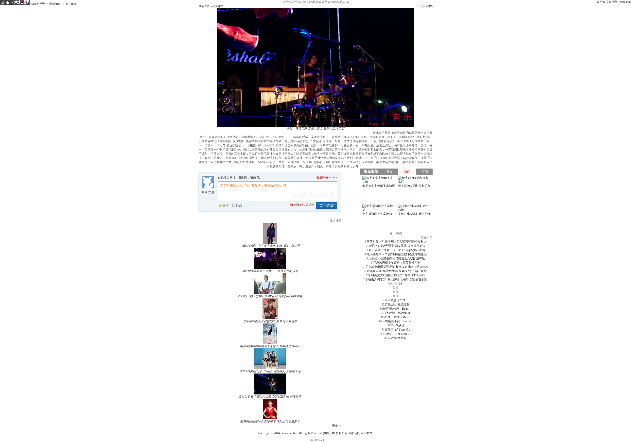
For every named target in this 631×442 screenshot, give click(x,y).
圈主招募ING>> (326, 177)
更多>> (336, 425)
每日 (396, 287)
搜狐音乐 (301, 128)
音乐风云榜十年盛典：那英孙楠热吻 (397, 262)
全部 (396, 296)
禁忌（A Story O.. (398, 329)
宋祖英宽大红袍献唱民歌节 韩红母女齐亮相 (396, 275)
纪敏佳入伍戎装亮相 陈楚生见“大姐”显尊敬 (396, 258)
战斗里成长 (399, 338)
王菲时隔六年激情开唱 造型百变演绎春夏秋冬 (397, 241)
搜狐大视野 (37, 4)
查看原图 (204, 6)
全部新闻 (354, 433)
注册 (211, 192)
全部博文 (367, 433)
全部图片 (217, 6)
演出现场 (71, 4)
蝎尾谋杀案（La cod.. (398, 321)
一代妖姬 (398, 325)
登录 (205, 192)
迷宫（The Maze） (398, 334)
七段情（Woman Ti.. (398, 313)
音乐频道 (55, 4)
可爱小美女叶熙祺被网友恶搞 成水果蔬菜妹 (396, 246)
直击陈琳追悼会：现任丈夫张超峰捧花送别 (397, 250)
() (431, 6)
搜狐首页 (625, 2)
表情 (225, 205)
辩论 (239, 205)
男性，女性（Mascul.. (399, 317)
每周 (396, 292)
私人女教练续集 (399, 304)
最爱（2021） (399, 300)
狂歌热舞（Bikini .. (399, 308)
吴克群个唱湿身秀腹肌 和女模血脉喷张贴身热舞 (396, 267)
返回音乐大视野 (606, 2)
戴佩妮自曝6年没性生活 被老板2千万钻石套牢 (397, 271)
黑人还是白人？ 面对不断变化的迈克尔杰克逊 (397, 254)
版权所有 (342, 433)
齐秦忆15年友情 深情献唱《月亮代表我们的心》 (397, 279)
